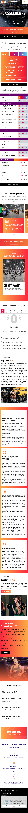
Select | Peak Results (14, 84)
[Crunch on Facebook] (5, 790)
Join (25, 2)
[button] (13, 234)
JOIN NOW (5, 591)
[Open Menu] (8, 2)
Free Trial (15, 2)
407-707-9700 (16, 734)
